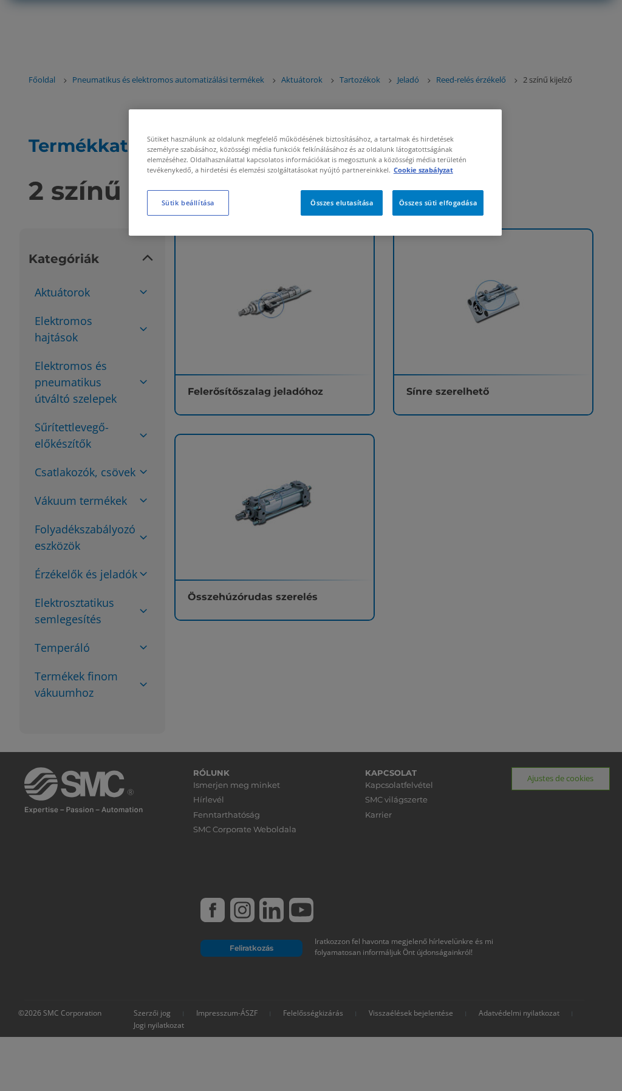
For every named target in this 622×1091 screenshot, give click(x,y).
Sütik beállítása (188, 202)
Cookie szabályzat (423, 169)
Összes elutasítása (341, 202)
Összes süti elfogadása (438, 202)
